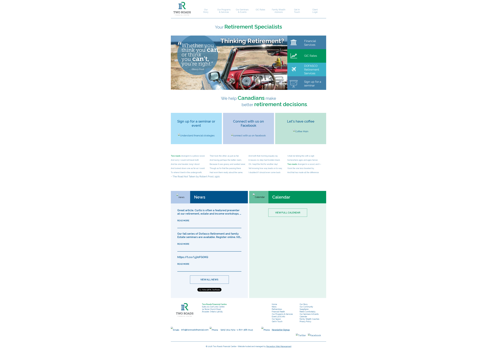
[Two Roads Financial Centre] (181, 8)
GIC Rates (260, 9)
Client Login (315, 10)
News (274, 307)
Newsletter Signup (281, 330)
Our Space (276, 319)
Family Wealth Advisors (278, 10)
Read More (183, 220)
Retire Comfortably (308, 312)
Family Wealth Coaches (309, 319)
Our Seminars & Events (242, 10)
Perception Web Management (278, 346)
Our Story (205, 10)
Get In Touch (297, 10)
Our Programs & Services (224, 10)
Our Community (306, 307)
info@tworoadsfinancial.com (195, 330)
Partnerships (277, 309)
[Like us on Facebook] (314, 335)
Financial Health (278, 312)
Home (274, 304)
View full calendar (287, 212)
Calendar (303, 317)
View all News (209, 279)
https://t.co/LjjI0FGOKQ (192, 257)
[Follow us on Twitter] (301, 335)
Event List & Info (278, 317)
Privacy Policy (305, 321)
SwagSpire (304, 309)
